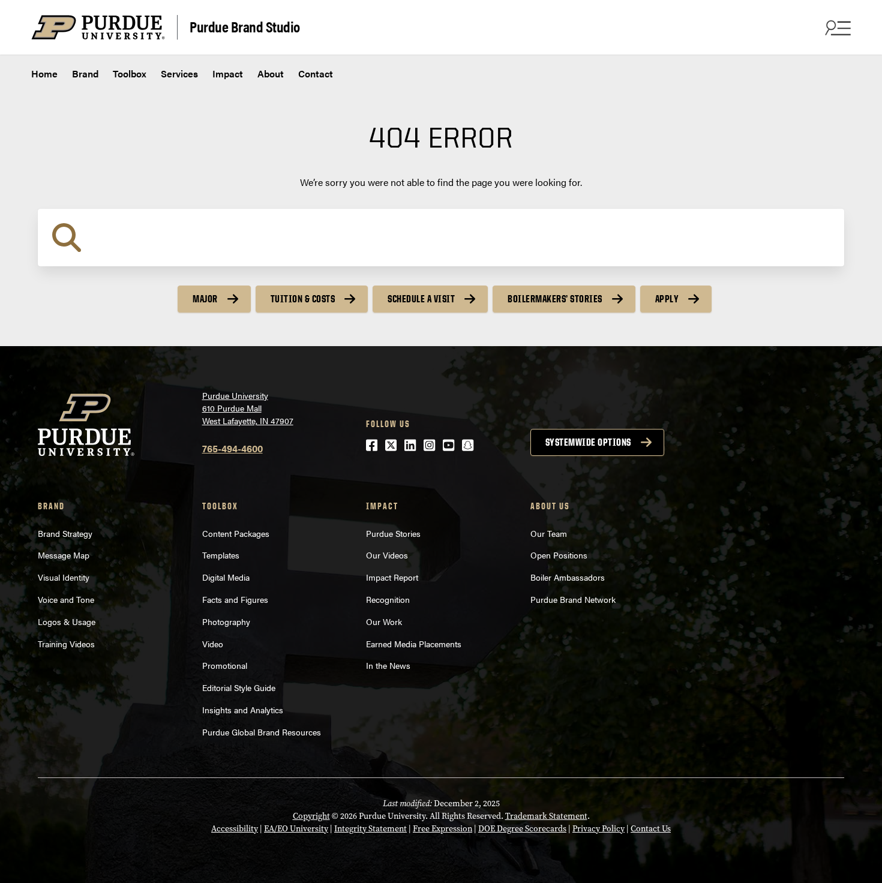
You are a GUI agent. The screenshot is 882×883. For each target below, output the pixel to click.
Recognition (388, 599)
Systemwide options (588, 442)
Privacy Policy (598, 828)
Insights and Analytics (244, 710)
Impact (227, 73)
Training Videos (66, 644)
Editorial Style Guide (238, 687)
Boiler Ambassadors (567, 577)
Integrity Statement (370, 828)
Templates (220, 555)
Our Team (548, 533)
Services (179, 73)
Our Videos (388, 555)
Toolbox (129, 73)
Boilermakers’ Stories (555, 299)
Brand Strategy (65, 533)
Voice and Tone (66, 599)
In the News (388, 665)
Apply (667, 299)
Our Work (384, 621)
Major (205, 299)
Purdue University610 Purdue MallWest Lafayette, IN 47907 (247, 408)
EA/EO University (296, 828)
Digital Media (226, 577)
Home (44, 73)
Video (212, 644)
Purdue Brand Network (573, 599)
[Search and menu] (836, 27)
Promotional (224, 665)
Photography (226, 621)
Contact (315, 73)
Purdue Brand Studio (245, 26)
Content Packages (235, 533)
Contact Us (651, 828)
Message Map (63, 555)
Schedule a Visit (421, 299)
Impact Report (392, 577)
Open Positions (558, 555)
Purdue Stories (393, 533)
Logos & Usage (66, 621)
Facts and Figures (235, 599)
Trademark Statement (546, 816)
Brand (85, 73)
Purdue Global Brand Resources (261, 732)
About (270, 73)
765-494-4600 (232, 448)
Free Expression (442, 828)
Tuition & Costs (303, 299)
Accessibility (234, 828)
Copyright (311, 816)
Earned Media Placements (413, 644)
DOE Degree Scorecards (522, 828)
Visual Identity (63, 577)
